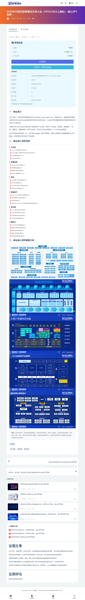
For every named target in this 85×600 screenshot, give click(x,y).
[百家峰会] (8, 19)
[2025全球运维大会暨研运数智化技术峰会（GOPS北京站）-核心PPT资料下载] (13, 516)
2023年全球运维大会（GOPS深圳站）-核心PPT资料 (27, 530)
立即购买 (42, 62)
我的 (53, 598)
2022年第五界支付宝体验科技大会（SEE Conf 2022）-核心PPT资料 (41, 504)
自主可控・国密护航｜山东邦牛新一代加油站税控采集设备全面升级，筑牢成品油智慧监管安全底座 (41, 551)
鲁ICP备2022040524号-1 (56, 590)
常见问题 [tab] (25, 29)
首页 (18, 37)
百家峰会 (34, 590)
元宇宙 (12, 444)
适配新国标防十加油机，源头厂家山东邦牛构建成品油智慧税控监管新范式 (33, 558)
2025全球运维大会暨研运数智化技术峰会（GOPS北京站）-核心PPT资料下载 (44, 514)
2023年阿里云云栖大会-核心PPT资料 (23, 537)
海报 (20, 449)
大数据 (22, 519)
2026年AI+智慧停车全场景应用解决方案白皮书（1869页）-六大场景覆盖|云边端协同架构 (38, 565)
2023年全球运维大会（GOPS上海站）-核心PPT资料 (27, 533)
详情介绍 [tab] (14, 29)
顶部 (74, 598)
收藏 (13, 449)
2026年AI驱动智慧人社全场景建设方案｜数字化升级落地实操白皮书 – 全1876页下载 (36, 562)
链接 (27, 449)
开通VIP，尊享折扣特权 (42, 67)
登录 (72, 3)
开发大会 (22, 509)
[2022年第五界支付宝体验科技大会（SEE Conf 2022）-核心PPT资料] (13, 506)
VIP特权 (32, 598)
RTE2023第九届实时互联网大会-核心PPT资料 (34, 484)
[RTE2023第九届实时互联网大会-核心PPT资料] (13, 486)
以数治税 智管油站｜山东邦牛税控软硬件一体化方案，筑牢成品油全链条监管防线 (35, 554)
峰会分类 (24, 37)
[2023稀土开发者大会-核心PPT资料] (13, 496)
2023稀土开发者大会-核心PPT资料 (31, 494)
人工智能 (13, 18)
